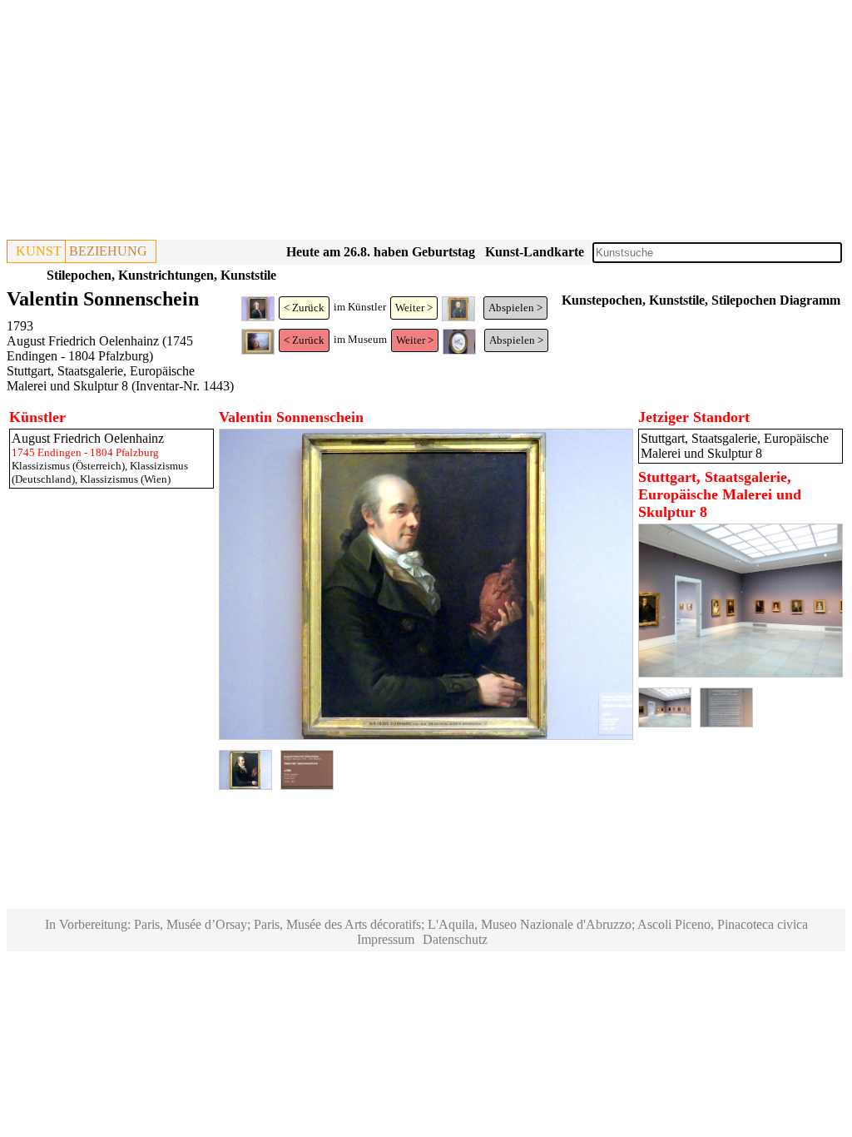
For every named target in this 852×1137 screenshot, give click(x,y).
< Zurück (304, 307)
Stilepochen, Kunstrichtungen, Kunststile (161, 275)
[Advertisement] (426, 123)
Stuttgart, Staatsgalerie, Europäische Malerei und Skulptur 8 (101, 378)
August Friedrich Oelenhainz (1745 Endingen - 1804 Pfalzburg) (100, 348)
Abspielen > (515, 307)
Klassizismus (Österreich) (68, 465)
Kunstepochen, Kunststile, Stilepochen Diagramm (701, 300)
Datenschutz (455, 939)
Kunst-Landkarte (534, 252)
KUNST (39, 251)
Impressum (385, 939)
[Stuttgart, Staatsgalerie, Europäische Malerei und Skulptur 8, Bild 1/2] (740, 673)
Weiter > (414, 307)
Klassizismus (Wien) (125, 479)
